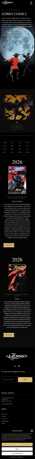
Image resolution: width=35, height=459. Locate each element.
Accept (17, 444)
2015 (12, 149)
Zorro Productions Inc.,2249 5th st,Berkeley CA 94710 (8, 399)
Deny (17, 449)
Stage (3, 423)
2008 (27, 152)
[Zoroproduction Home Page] (8, 3)
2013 (19, 149)
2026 (5, 142)
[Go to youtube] (19, 366)
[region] (17, 107)
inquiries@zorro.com (7, 404)
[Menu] (31, 3)
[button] (32, 431)
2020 (27, 142)
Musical (4, 416)
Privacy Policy (20, 457)
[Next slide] (19, 127)
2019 (4, 146)
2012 (27, 149)
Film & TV (4, 418)
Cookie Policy (13, 457)
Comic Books (5, 421)
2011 (4, 152)
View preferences (17, 453)
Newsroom (5, 414)
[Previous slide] (14, 127)
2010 (19, 152)
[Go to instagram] (15, 366)
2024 (19, 142)
